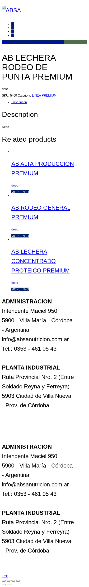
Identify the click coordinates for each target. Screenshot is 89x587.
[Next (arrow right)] (8, 584)
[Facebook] (12, 24)
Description (19, 102)
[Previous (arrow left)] (4, 584)
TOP (5, 576)
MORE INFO (20, 192)
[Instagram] (12, 31)
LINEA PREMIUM (44, 95)
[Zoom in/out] (18, 581)
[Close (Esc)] (4, 581)
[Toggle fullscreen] (13, 581)
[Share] (8, 581)
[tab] (42, 102)
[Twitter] (12, 28)
